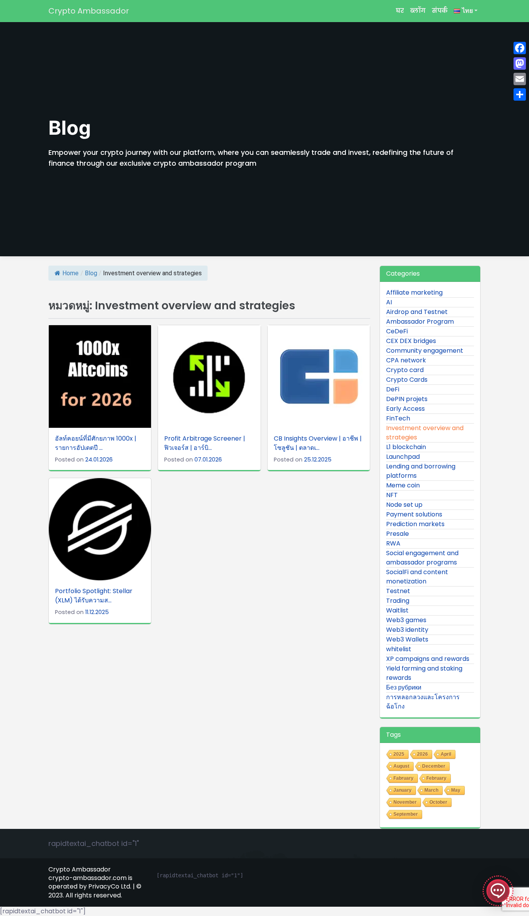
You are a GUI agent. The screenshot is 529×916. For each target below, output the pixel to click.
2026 (422, 754)
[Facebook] (519, 48)
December (433, 766)
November (405, 802)
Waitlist (397, 610)
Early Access (405, 408)
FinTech (398, 418)
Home (70, 273)
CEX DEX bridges (411, 340)
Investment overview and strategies (425, 433)
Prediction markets (415, 524)
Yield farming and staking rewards (424, 673)
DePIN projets (407, 399)
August (401, 766)
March (431, 790)
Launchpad (403, 456)
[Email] (519, 79)
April (446, 754)
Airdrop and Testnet (417, 311)
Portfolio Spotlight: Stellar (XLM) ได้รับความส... (93, 596)
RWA (393, 543)
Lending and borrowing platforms (420, 471)
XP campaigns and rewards (427, 658)
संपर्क (440, 10)
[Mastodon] (519, 63)
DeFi (392, 389)
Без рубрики (403, 687)
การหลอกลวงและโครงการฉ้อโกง (423, 702)
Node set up (404, 504)
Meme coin (403, 485)
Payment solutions (414, 514)
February (436, 778)
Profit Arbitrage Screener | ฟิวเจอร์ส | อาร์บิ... (204, 443)
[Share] (519, 94)
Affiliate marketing (414, 292)
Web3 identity (407, 629)
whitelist (398, 649)
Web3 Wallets (407, 639)
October (438, 802)
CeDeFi (397, 331)
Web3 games (406, 620)
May (455, 790)
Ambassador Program (420, 321)
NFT (392, 495)
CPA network (406, 360)
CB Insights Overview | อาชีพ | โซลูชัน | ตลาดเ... (318, 443)
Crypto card (405, 369)
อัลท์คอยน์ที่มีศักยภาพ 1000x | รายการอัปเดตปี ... (95, 443)
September (405, 814)
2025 (398, 754)
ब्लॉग (418, 10)
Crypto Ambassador (88, 10)
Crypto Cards (407, 379)
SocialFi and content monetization (417, 577)
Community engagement (424, 350)
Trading (397, 600)
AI (389, 302)
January (402, 790)
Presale (397, 533)
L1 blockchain (406, 447)
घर (400, 10)
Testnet (398, 591)
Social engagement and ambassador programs (422, 558)
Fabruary (403, 778)
